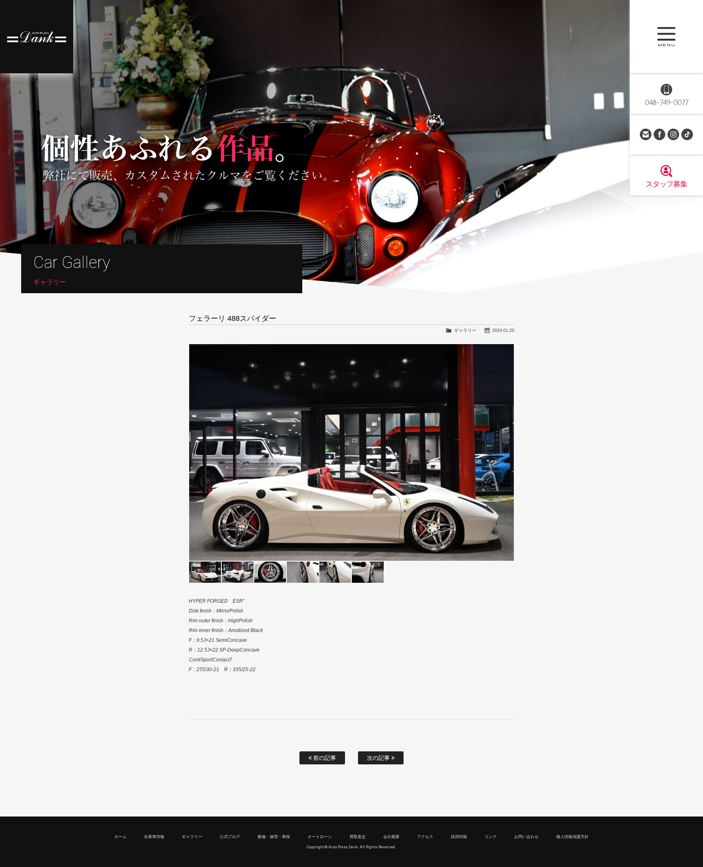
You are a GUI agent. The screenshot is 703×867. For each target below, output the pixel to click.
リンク (491, 836)
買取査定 (357, 836)
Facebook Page (659, 134)
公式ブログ (230, 836)
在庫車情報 (154, 836)
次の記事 (379, 758)
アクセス (425, 836)
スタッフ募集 (666, 184)
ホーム (120, 836)
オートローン (320, 836)
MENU (666, 36)
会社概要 (391, 836)
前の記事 (324, 758)
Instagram (673, 134)
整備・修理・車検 (274, 836)
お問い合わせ (646, 134)
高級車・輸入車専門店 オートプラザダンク (36, 36)
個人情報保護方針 (572, 836)
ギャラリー (465, 330)
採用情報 (459, 836)
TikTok (687, 134)
